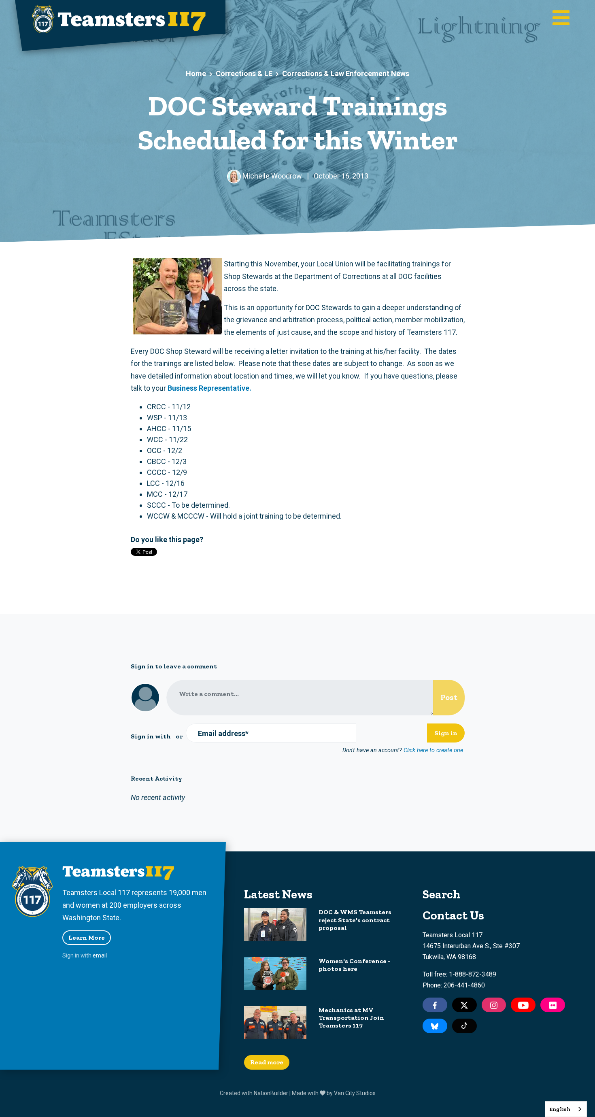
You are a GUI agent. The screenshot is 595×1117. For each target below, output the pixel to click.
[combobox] (566, 1109)
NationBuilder (271, 1093)
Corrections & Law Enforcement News (345, 73)
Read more (266, 1062)
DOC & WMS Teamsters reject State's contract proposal (355, 919)
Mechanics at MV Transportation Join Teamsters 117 (351, 1017)
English (559, 1109)
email (100, 955)
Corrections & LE (244, 73)
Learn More (86, 937)
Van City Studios (355, 1093)
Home (196, 73)
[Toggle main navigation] (561, 18)
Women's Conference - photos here (354, 964)
